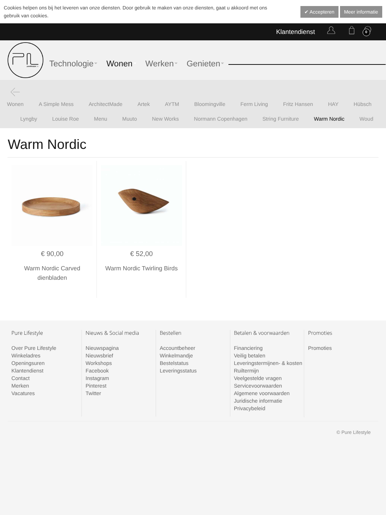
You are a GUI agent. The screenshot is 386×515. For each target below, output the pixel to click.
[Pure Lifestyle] (25, 60)
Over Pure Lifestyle (33, 348)
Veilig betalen (249, 356)
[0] (350, 32)
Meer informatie (361, 12)
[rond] (52, 205)
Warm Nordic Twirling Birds (141, 268)
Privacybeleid (249, 408)
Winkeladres (25, 356)
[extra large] (141, 205)
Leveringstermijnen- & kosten (268, 363)
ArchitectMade (105, 104)
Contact (20, 378)
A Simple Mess (56, 104)
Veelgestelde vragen (258, 378)
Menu (100, 119)
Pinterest (96, 386)
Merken (20, 386)
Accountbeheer (177, 348)
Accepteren (321, 12)
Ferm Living (254, 104)
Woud (366, 119)
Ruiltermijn (246, 371)
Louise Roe (65, 119)
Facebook (97, 371)
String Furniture (280, 119)
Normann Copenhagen (221, 119)
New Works (165, 119)
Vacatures (23, 393)
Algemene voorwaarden (262, 393)
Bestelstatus (174, 363)
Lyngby (28, 119)
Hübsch (362, 104)
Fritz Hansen (298, 104)
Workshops (99, 363)
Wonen (15, 104)
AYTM (172, 104)
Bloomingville (209, 104)
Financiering (248, 348)
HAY (333, 104)
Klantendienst (295, 31)
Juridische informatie (258, 401)
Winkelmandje (176, 356)
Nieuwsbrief (99, 356)
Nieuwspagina (102, 348)
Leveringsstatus (178, 371)
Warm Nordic (329, 119)
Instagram (97, 378)
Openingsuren (27, 363)
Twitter (93, 393)
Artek (144, 104)
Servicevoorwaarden (258, 386)
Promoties (320, 348)
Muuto (129, 119)
